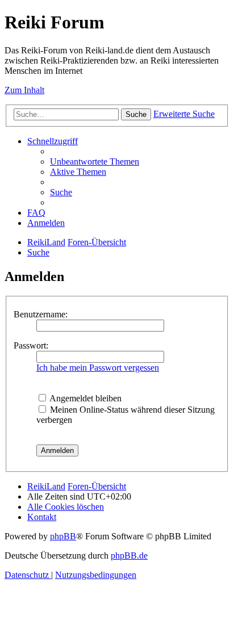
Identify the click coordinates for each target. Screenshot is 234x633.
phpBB (63, 536)
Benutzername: (41, 314)
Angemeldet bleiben (85, 398)
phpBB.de (129, 555)
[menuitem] (94, 161)
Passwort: (31, 345)
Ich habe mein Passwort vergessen (97, 367)
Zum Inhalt (24, 90)
